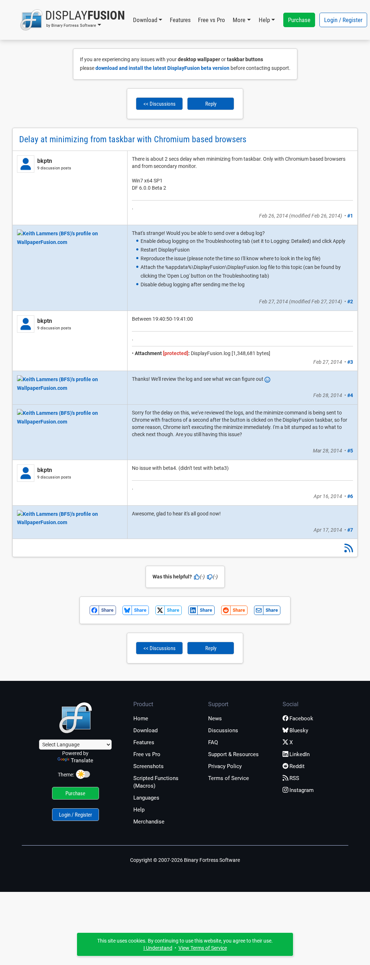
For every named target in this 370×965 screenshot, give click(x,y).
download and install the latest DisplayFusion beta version (162, 68)
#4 (350, 395)
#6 (350, 496)
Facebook (301, 718)
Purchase (299, 20)
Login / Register (343, 20)
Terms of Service (228, 778)
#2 (350, 301)
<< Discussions (159, 104)
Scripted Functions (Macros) (155, 782)
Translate (82, 760)
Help (139, 809)
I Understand (157, 948)
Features (180, 20)
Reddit (297, 766)
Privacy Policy (225, 766)
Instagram (301, 790)
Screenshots (148, 766)
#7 (350, 530)
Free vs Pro (211, 20)
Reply (210, 104)
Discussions (223, 730)
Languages (146, 798)
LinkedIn (299, 754)
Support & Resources (233, 754)
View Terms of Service (202, 948)
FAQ (213, 742)
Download (145, 730)
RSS (294, 778)
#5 (350, 451)
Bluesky (298, 730)
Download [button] (145, 20)
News (215, 718)
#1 (350, 216)
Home (140, 718)
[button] (72, 19)
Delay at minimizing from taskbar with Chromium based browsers (132, 139)
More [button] (239, 20)
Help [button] (264, 20)
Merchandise (148, 821)
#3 (350, 362)
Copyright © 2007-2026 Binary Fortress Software (185, 860)
